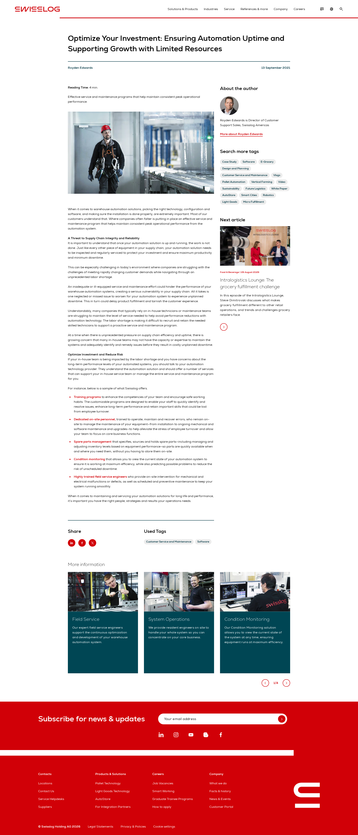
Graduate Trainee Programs (172, 799)
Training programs (88, 397)
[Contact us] (322, 9)
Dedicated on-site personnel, (95, 419)
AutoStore (102, 799)
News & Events (220, 799)
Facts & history (220, 791)
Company (281, 9)
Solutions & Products (183, 9)
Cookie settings (164, 826)
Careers (299, 9)
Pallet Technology (108, 783)
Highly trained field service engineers (100, 477)
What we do (218, 783)
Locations (45, 783)
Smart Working (163, 791)
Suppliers (45, 807)
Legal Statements (100, 826)
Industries (211, 9)
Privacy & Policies (133, 826)
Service (229, 9)
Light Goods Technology (112, 791)
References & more (254, 9)
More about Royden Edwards (241, 134)
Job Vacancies (162, 783)
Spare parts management (93, 442)
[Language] (331, 9)
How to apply (161, 807)
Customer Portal (221, 807)
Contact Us (46, 791)
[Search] (341, 9)
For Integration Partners (113, 807)
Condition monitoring (90, 459)
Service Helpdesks (51, 799)
